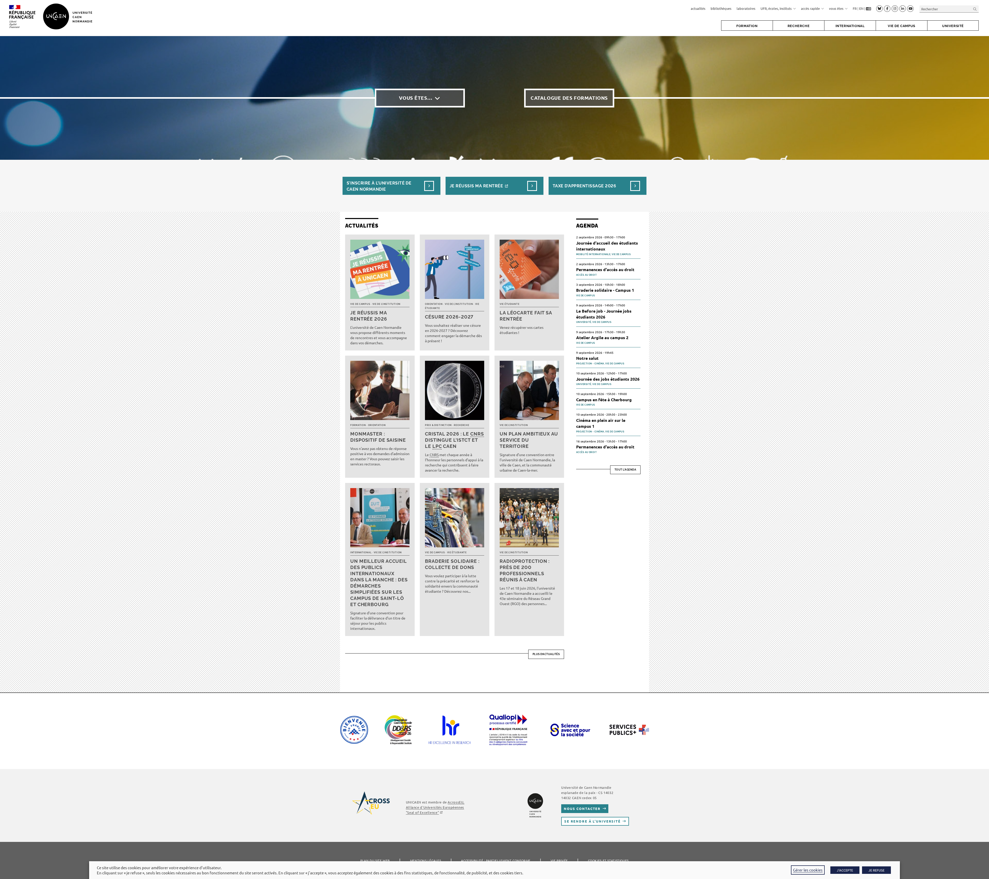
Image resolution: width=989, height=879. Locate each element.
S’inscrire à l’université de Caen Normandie (379, 186)
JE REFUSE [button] (876, 870)
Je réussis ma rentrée (476, 185)
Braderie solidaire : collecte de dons (452, 564)
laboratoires (746, 8)
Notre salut (587, 358)
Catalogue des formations (569, 98)
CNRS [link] (477, 434)
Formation (358, 425)
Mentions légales (425, 860)
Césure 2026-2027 (449, 317)
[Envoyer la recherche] (975, 8)
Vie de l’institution (386, 304)
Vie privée (559, 860)
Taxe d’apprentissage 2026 (584, 185)
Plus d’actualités (546, 654)
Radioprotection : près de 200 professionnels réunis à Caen (525, 570)
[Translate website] (868, 8)
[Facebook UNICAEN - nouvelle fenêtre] (887, 8)
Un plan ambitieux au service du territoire (529, 440)
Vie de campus (360, 304)
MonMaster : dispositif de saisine (378, 437)
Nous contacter (582, 808)
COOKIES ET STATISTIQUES (608, 860)
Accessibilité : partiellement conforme (496, 860)
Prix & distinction (438, 425)
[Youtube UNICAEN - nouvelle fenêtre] (910, 8)
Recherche (461, 425)
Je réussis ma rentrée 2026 (368, 316)
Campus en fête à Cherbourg (604, 399)
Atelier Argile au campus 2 (602, 337)
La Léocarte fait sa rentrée (526, 316)
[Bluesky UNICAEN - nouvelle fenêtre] (879, 8)
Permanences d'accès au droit (605, 269)
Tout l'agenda (625, 469)
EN (861, 8)
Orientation (434, 304)
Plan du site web (375, 860)
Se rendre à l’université (592, 821)
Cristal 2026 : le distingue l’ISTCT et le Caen (454, 440)
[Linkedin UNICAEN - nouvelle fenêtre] (902, 8)
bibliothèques (721, 8)
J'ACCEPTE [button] (845, 870)
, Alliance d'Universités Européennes (435, 807)
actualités (698, 8)
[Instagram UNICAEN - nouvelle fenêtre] (895, 8)
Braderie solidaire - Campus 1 (605, 290)
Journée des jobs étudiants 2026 (608, 379)
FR (855, 8)
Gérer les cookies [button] (808, 869)
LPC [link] (437, 446)
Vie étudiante (509, 304)
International (360, 552)
